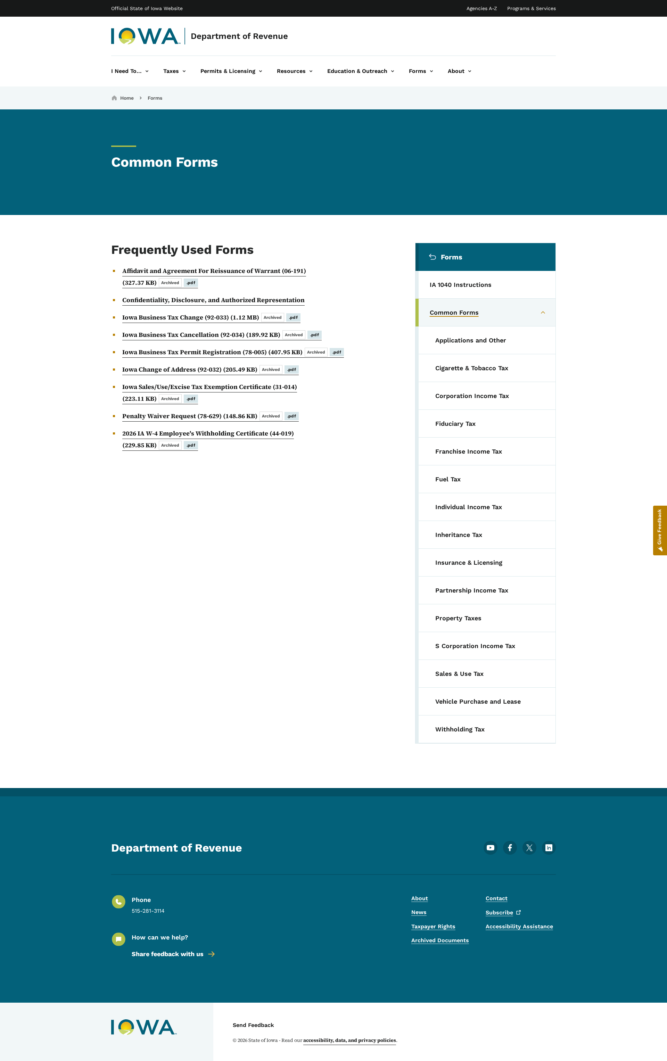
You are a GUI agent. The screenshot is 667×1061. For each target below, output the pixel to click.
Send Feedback (253, 1025)
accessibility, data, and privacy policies (349, 1040)
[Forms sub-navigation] (431, 71)
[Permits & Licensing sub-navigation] (260, 71)
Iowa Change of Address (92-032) (209, 369)
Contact (497, 898)
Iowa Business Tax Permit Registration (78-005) (231, 352)
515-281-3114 (148, 910)
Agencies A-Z (482, 8)
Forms (155, 98)
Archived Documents (440, 940)
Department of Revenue (239, 36)
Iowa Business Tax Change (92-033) (210, 317)
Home (127, 98)
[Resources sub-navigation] (311, 71)
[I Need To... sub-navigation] (147, 71)
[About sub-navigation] (469, 71)
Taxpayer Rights (433, 926)
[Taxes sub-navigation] (184, 71)
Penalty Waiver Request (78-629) (209, 416)
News (419, 912)
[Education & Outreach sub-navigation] (392, 71)
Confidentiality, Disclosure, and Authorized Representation (213, 300)
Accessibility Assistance (519, 926)
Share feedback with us (168, 954)
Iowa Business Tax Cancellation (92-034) (220, 334)
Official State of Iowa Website (147, 8)
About (419, 898)
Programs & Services (531, 8)
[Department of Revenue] (146, 36)
